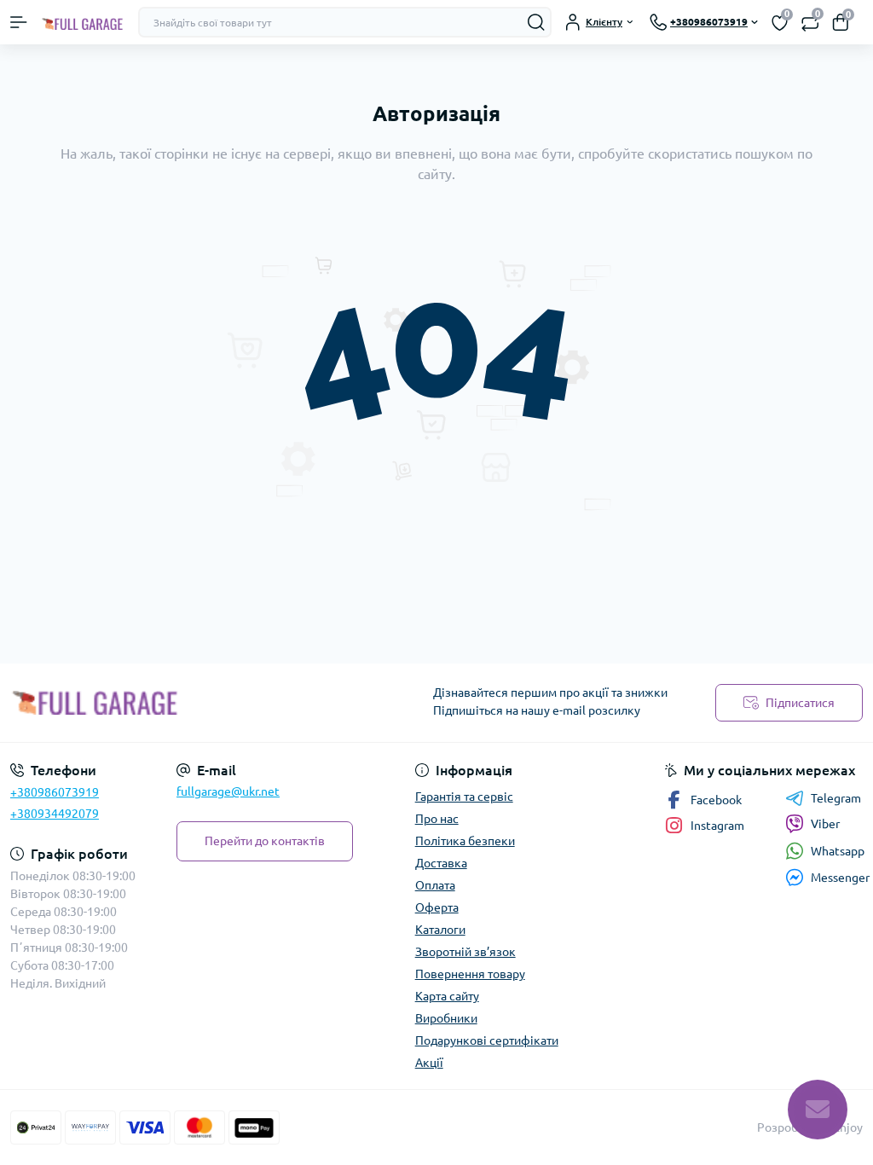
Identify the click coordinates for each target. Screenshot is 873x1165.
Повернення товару (470, 974)
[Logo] (82, 22)
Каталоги (440, 929)
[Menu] (18, 22)
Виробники (446, 1018)
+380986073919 (54, 792)
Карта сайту (447, 996)
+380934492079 (54, 813)
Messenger (840, 877)
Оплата (435, 885)
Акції (429, 1062)
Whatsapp (837, 851)
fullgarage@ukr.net (228, 791)
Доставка (441, 863)
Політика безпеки (465, 841)
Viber (825, 824)
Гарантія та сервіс (464, 796)
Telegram (836, 798)
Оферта (437, 907)
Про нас (437, 819)
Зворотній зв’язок (465, 952)
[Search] (536, 22)
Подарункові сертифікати (486, 1040)
